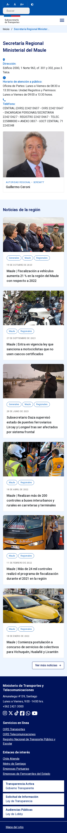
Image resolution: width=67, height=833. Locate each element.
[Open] (62, 20)
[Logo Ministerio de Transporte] (12, 20)
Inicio (6, 29)
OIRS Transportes (14, 729)
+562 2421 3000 (13, 706)
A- (8, 4)
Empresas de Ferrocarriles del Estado (26, 774)
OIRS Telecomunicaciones (19, 734)
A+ (22, 4)
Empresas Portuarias (16, 768)
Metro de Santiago (14, 763)
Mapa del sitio (15, 827)
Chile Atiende (11, 758)
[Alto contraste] (32, 4)
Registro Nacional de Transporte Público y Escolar (29, 741)
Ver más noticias (46, 665)
